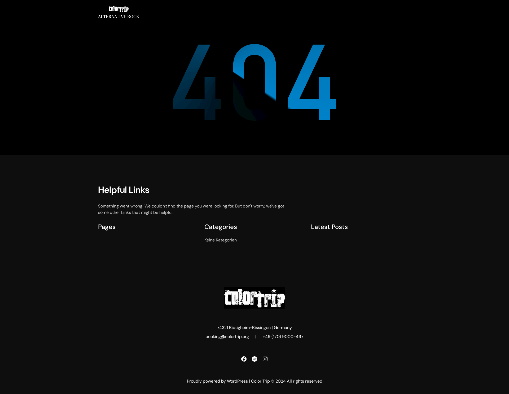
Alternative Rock (118, 16)
